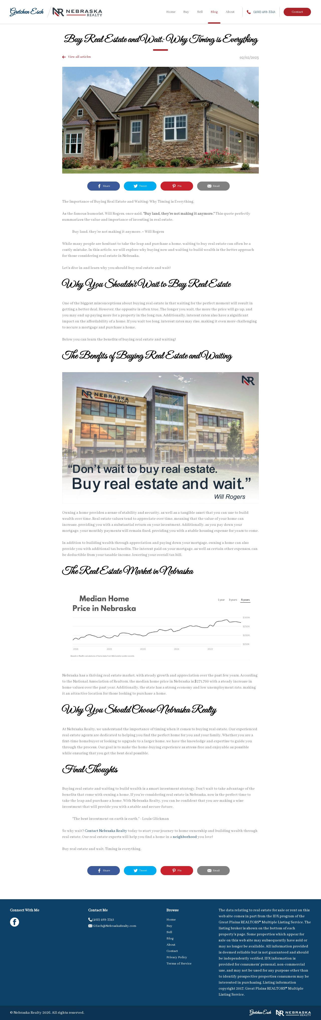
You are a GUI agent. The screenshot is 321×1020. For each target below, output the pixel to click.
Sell (200, 12)
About (230, 12)
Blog (214, 12)
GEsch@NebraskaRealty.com (114, 926)
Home (170, 12)
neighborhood (185, 837)
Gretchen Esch (26, 12)
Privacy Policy (177, 957)
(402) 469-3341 (264, 12)
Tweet (142, 186)
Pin (179, 186)
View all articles (78, 57)
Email (215, 186)
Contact (297, 12)
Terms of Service (179, 963)
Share (105, 186)
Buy (186, 12)
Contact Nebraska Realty (106, 831)
